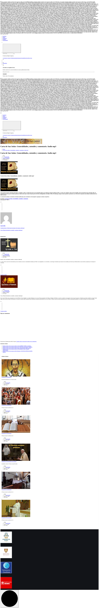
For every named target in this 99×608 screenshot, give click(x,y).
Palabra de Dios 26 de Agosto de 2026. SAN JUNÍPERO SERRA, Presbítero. (17, 345)
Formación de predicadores (6, 377)
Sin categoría (14, 461)
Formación (5, 38)
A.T (10, 58)
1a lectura (4, 58)
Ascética (28, 58)
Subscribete (5, 63)
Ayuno (31, 58)
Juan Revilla (7, 156)
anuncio (20, 58)
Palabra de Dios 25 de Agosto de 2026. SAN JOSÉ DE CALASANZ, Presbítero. (17, 346)
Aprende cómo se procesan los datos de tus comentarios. (26, 341)
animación (17, 58)
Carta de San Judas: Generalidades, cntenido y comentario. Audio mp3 (15, 150)
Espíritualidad (5, 40)
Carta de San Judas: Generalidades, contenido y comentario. (16, 198)
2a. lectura (8, 58)
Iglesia (4, 37)
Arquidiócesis (23, 58)
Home (4, 149)
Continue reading (3, 274)
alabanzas (13, 58)
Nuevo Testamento (6, 157)
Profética (4, 39)
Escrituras (4, 36)
